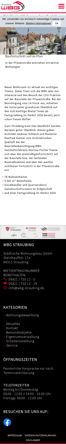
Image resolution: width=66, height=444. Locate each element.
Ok (56, 23)
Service (12, 345)
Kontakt (12, 328)
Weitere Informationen (38, 23)
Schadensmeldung (20, 341)
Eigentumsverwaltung (22, 337)
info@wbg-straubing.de (26, 288)
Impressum (15, 435)
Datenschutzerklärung (40, 435)
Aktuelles (13, 324)
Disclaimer (33, 440)
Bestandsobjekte (19, 332)
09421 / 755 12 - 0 (22, 279)
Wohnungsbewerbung (22, 315)
